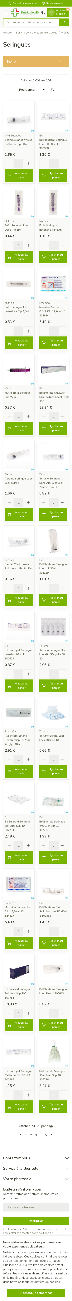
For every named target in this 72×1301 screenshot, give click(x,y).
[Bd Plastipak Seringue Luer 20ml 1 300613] (53, 970)
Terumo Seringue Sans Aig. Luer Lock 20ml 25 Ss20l (51, 483)
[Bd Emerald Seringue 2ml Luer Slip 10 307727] (53, 798)
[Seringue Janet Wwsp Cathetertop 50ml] (18, 116)
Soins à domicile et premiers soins (36, 32)
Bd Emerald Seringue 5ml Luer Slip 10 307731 (18, 826)
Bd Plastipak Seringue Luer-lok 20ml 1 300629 (18, 654)
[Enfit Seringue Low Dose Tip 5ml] (18, 202)
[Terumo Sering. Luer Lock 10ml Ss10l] (53, 712)
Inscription (36, 1221)
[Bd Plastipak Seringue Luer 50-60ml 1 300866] (53, 116)
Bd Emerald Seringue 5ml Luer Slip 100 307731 (18, 993)
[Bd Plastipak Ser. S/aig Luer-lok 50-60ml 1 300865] (53, 884)
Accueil (7, 32)
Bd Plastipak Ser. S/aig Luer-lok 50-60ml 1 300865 (53, 911)
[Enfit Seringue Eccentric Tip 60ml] (53, 202)
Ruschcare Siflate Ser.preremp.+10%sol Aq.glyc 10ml (18, 740)
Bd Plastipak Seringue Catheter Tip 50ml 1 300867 (18, 1075)
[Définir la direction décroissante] (52, 89)
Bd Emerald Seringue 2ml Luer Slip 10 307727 (52, 826)
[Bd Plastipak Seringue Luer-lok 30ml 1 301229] (53, 541)
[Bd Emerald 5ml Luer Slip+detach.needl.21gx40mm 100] (53, 369)
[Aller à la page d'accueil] (25, 12)
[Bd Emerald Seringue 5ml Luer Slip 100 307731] (18, 970)
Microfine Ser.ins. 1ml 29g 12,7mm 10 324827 (18, 911)
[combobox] (31, 22)
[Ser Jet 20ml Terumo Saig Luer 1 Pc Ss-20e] (18, 541)
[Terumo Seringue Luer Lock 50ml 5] (18, 455)
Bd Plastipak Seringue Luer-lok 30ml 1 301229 (53, 568)
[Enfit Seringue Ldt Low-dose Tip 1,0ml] (18, 284)
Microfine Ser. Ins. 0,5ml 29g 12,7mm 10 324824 (52, 311)
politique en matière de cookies (39, 1282)
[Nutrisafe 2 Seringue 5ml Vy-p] (18, 369)
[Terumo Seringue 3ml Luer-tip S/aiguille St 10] (53, 627)
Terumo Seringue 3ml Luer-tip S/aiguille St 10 (52, 654)
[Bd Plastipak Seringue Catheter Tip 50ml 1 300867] (18, 1052)
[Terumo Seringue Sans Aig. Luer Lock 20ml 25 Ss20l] (53, 455)
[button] (36, 61)
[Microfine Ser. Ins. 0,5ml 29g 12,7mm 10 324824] (53, 284)
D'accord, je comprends (36, 1293)
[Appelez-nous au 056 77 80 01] (43, 12)
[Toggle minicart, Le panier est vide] (51, 12)
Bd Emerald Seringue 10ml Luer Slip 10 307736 (52, 1075)
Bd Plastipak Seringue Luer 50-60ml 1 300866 (53, 144)
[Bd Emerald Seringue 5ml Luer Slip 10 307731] (18, 798)
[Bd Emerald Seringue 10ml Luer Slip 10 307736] (53, 1052)
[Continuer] (51, 1135)
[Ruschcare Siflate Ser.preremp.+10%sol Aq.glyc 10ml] (18, 712)
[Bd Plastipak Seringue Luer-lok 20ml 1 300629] (18, 627)
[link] (21, 1135)
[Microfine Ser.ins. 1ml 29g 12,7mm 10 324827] (18, 884)
